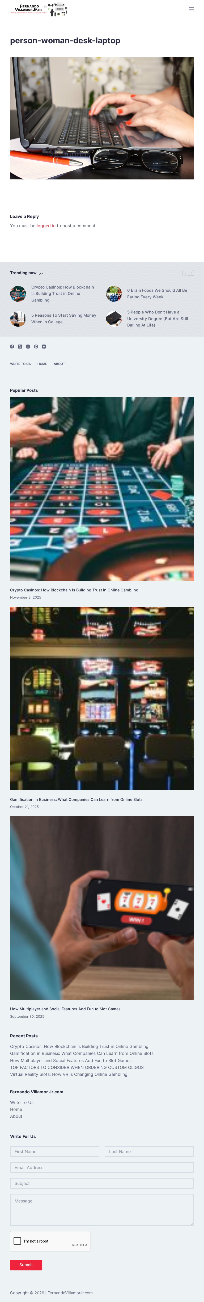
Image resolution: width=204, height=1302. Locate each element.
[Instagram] (28, 347)
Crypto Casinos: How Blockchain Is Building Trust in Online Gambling (62, 294)
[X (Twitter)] (20, 347)
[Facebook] (12, 347)
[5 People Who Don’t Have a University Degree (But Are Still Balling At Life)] (114, 319)
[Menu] (191, 9)
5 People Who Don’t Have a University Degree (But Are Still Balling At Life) (157, 319)
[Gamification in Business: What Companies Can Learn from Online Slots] (102, 698)
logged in (46, 225)
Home (42, 364)
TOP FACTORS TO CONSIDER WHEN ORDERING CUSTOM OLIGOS (77, 1067)
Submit (26, 1264)
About (59, 364)
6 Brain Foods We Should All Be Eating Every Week (157, 293)
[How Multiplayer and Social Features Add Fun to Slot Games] (102, 908)
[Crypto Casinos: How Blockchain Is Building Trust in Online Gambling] (18, 294)
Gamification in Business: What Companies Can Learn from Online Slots (76, 799)
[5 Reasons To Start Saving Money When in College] (18, 319)
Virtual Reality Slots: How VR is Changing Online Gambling (69, 1074)
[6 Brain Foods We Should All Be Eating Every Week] (114, 294)
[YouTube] (44, 347)
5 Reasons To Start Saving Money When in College (63, 318)
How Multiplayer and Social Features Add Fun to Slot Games (65, 1009)
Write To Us (20, 364)
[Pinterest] (36, 347)
